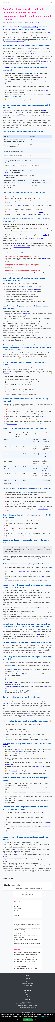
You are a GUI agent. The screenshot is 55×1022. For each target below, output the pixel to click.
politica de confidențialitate (43, 1016)
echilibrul (41, 238)
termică (21, 114)
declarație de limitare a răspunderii (27, 987)
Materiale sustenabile (12, 686)
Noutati (6, 2)
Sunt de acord (28, 1019)
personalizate (35, 530)
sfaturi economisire (10, 29)
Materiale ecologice (12, 424)
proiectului (36, 289)
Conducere (16, 906)
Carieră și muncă (18, 908)
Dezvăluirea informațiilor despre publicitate (27, 1005)
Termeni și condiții (27, 985)
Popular (27, 980)
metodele (26, 715)
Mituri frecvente (8, 253)
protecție (44, 470)
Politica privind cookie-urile (27, 1002)
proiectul (44, 258)
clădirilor (41, 576)
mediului (7, 688)
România (46, 90)
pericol (41, 506)
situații (49, 822)
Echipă (27, 994)
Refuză (18, 1019)
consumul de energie (18, 124)
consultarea (26, 313)
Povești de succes (18, 910)
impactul (46, 686)
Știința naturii (17, 915)
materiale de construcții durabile (14, 41)
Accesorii (9, 682)
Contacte (27, 996)
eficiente (38, 60)
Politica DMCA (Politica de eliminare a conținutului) (27, 1003)
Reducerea (7, 145)
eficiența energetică (39, 766)
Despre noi (27, 992)
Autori (27, 981)
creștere (11, 792)
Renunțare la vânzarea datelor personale (27, 1007)
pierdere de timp (9, 764)
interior (41, 416)
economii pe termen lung (22, 832)
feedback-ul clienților (43, 509)
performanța (45, 236)
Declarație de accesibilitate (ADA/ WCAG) (27, 1009)
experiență (22, 100)
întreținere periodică (45, 455)
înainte (19, 99)
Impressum (27, 1010)
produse (36, 75)
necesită (44, 333)
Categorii (27, 978)
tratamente (18, 751)
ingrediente (18, 245)
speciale (41, 212)
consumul (5, 703)
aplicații (22, 533)
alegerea (24, 45)
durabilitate (33, 53)
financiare (21, 618)
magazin (6, 373)
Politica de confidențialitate (27, 983)
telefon (45, 235)
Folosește (8, 209)
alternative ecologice (16, 205)
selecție (39, 634)
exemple (38, 29)
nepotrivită (14, 771)
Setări (36, 1019)
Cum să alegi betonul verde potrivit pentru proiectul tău (27, 943)
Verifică (8, 389)
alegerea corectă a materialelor (22, 247)
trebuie (31, 238)
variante (27, 289)
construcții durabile (29, 27)
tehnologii (27, 214)
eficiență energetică (35, 831)
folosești (13, 245)
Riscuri (5, 744)
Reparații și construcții (34, 22)
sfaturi (6, 68)
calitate (49, 32)
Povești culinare (18, 913)
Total (15, 904)
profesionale (37, 691)
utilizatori (5, 856)
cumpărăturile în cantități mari (21, 571)
